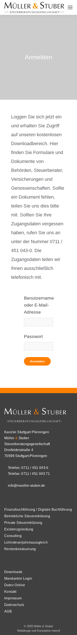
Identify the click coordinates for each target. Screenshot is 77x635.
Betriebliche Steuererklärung (27, 516)
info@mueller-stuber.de (26, 485)
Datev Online (14, 585)
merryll (56, 630)
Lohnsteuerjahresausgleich (26, 542)
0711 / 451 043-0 (34, 468)
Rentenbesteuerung (20, 549)
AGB (8, 611)
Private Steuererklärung (23, 522)
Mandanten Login (18, 578)
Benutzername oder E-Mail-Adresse (38, 305)
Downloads (13, 572)
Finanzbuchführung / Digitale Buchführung (38, 509)
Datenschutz (14, 605)
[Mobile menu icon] (70, 7)
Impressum (13, 598)
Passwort (33, 336)
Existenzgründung (18, 529)
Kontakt (10, 591)
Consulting (13, 536)
